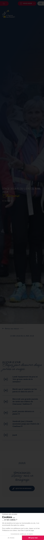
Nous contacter (40, 3)
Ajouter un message (23, 488)
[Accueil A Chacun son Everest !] (8, 14)
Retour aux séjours (12, 328)
